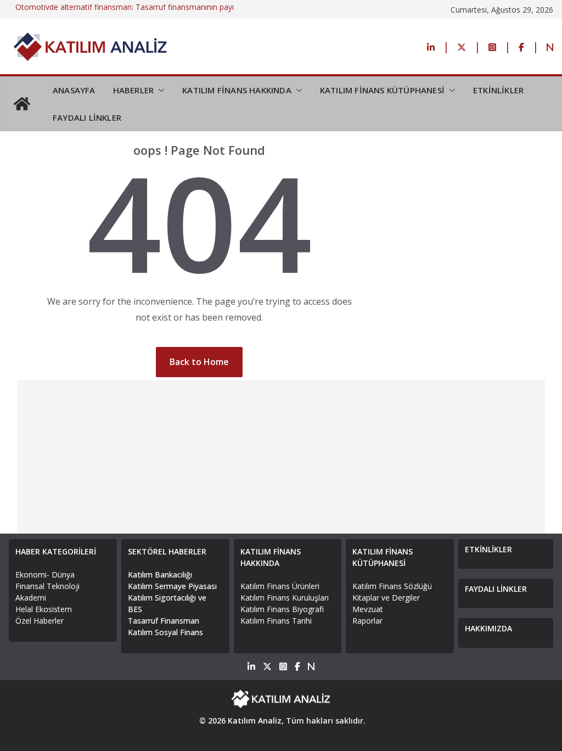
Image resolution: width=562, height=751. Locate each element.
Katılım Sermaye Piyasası (172, 586)
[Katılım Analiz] (22, 104)
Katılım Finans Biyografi (282, 609)
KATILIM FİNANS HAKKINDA (236, 90)
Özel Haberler (39, 620)
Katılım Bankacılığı (160, 574)
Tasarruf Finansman (163, 620)
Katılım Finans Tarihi (276, 620)
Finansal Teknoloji (47, 586)
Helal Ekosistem (43, 609)
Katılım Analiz (255, 720)
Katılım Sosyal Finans (165, 632)
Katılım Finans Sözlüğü (392, 586)
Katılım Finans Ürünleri (279, 586)
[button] (159, 90)
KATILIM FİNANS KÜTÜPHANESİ (382, 90)
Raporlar (367, 620)
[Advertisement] (281, 457)
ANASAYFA (74, 90)
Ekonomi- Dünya (45, 574)
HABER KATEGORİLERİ (55, 551)
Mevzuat (367, 609)
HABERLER (133, 90)
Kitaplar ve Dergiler (386, 597)
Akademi (30, 597)
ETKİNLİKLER (498, 90)
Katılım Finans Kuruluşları (284, 597)
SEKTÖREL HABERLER (167, 551)
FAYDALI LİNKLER (87, 117)
